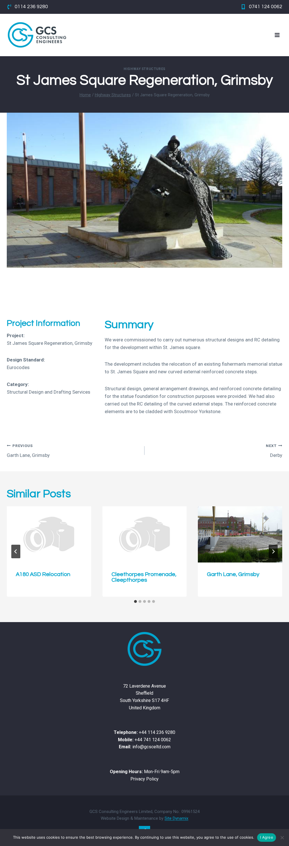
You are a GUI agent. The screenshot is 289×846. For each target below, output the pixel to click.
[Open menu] (277, 34)
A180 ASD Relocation (43, 574)
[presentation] (49, 534)
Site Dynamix (176, 818)
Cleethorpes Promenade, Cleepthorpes (143, 577)
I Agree (266, 837)
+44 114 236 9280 (157, 732)
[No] (282, 837)
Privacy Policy (144, 779)
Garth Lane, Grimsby (28, 450)
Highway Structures (144, 69)
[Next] (273, 551)
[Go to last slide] (15, 551)
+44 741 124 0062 (153, 739)
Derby (274, 450)
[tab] (135, 601)
